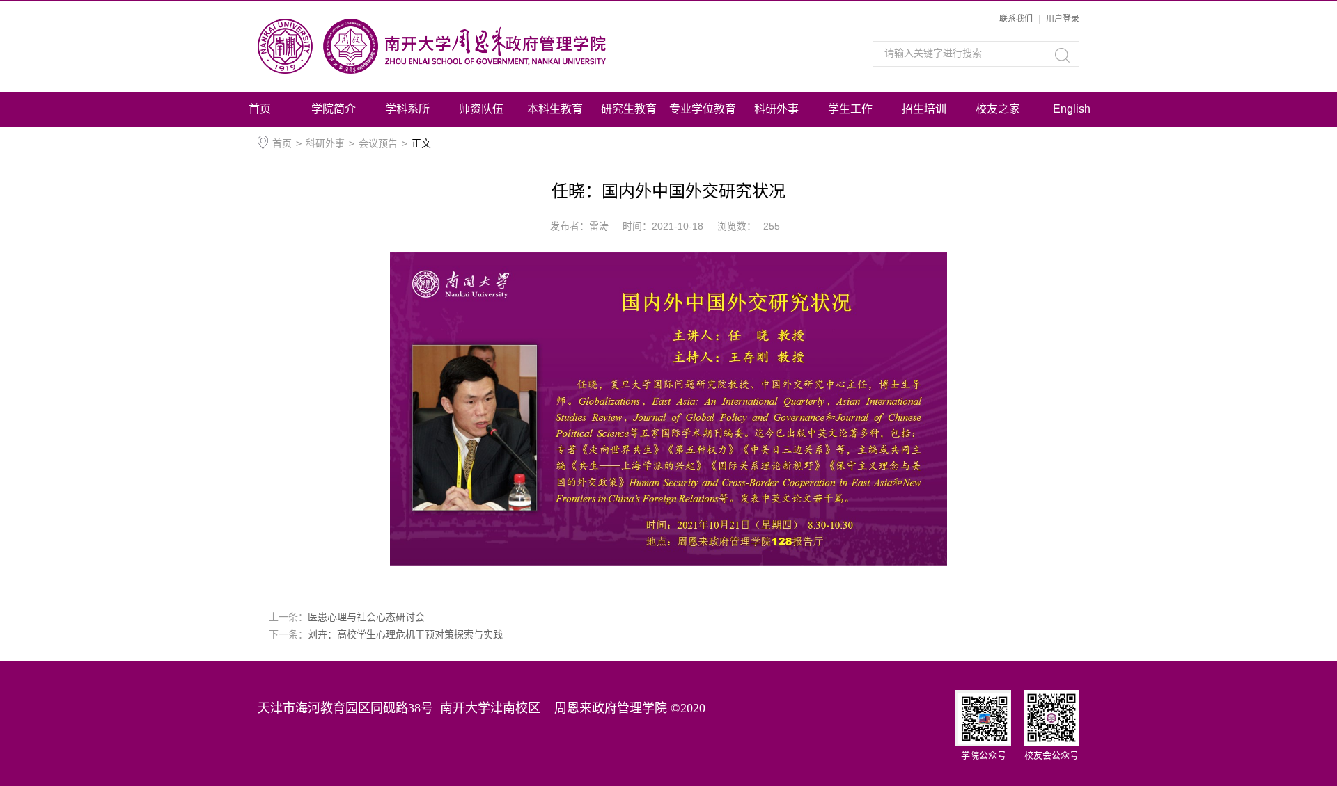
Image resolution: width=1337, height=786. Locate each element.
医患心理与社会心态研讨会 (366, 617)
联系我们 (1016, 19)
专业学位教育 (702, 109)
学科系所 (407, 109)
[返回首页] (472, 46)
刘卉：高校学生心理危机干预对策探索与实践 (405, 634)
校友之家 (998, 109)
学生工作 (850, 109)
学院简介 (333, 109)
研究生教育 (629, 109)
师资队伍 (481, 109)
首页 (260, 109)
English (1071, 109)
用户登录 (1062, 19)
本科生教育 (555, 109)
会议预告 (378, 143)
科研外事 (776, 109)
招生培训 (924, 109)
